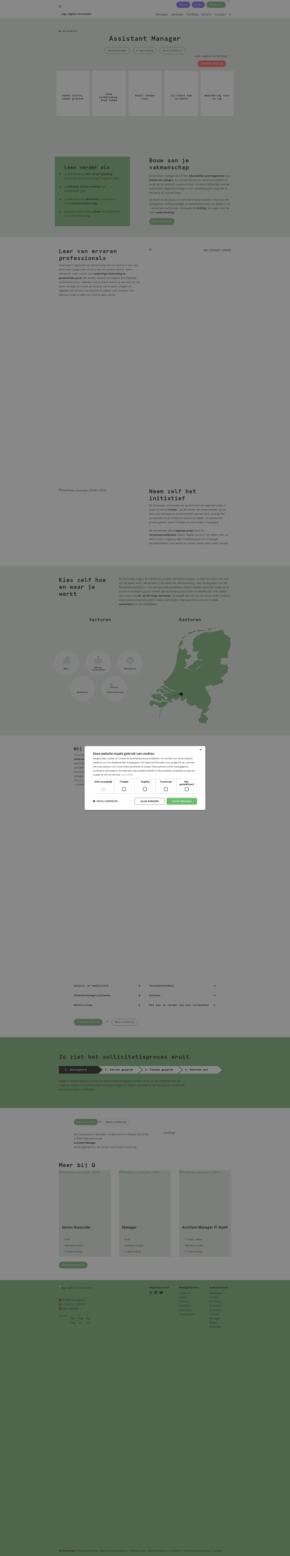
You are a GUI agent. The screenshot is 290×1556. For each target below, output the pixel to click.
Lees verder (127, 775)
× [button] (200, 750)
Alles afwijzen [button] (149, 801)
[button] (105, 801)
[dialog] (145, 778)
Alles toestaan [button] (181, 801)
